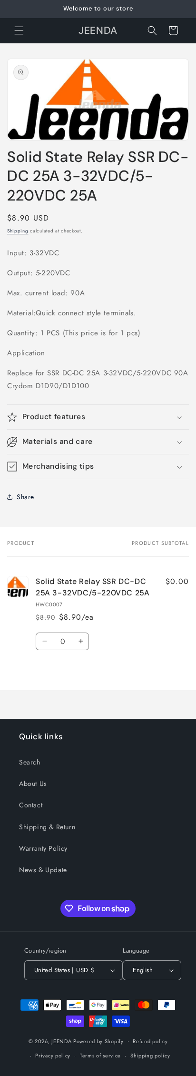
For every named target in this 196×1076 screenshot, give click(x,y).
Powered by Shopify (98, 1041)
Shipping (18, 230)
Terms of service (100, 1055)
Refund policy (150, 1041)
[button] (19, 30)
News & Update (43, 870)
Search (29, 762)
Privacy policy (52, 1055)
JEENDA (61, 1041)
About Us (33, 783)
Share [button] (25, 497)
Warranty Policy (43, 848)
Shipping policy (150, 1055)
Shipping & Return (47, 827)
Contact (30, 805)
